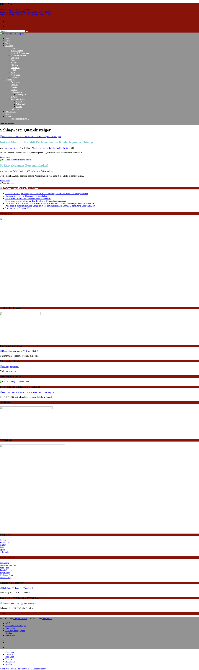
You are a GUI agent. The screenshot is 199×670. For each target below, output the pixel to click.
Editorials (15, 58)
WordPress (47, 618)
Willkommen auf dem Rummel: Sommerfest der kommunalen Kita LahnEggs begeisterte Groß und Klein (50, 206)
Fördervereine (17, 50)
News (7, 41)
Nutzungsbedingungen (15, 630)
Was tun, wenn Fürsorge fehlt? (18, 208)
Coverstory (15, 82)
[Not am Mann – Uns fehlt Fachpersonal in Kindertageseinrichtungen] (30, 136)
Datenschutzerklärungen (15, 625)
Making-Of (21, 94)
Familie (45, 148)
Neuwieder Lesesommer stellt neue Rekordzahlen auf (28, 198)
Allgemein (15, 75)
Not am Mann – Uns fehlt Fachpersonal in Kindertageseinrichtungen (47, 142)
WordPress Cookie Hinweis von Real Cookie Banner (22, 669)
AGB (7, 623)
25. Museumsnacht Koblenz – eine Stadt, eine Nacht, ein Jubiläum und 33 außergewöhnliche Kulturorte (49, 203)
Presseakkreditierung (20, 119)
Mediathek (9, 80)
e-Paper (14, 97)
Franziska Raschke (8, 565)
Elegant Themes (20, 618)
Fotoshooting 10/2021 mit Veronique (15, 9)
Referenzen (16, 109)
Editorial (14, 84)
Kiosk (8, 114)
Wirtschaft (15, 67)
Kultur (13, 63)
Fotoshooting (16, 92)
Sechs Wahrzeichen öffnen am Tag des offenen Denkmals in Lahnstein (35, 201)
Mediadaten (10, 635)
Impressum (10, 628)
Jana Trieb (4, 568)
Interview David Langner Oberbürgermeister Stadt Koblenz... (26, 12)
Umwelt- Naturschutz (20, 53)
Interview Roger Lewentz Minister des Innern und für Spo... (25, 14)
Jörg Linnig (5, 572)
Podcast (14, 89)
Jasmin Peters (6, 570)
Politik (13, 70)
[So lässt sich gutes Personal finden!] (16, 160)
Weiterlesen (5, 157)
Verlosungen (10, 111)
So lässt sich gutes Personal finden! (24, 165)
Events (8, 43)
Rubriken (9, 45)
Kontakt (8, 116)
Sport (13, 48)
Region (14, 60)
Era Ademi (4, 563)
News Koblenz (32, 188)
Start (7, 38)
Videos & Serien (18, 99)
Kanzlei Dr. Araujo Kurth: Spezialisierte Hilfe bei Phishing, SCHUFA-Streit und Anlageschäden (46, 193)
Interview (15, 77)
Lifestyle (14, 65)
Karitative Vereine (18, 55)
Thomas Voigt (6, 577)
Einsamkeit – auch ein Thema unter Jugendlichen (26, 196)
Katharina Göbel (11, 148)
